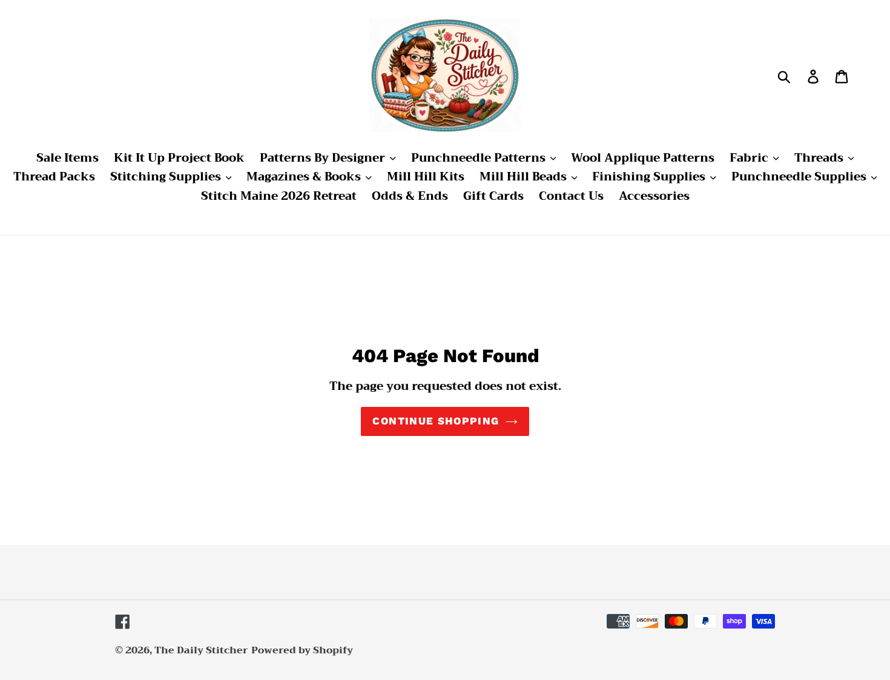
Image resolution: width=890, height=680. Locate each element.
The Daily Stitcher (201, 650)
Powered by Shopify (302, 650)
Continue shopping (435, 421)
